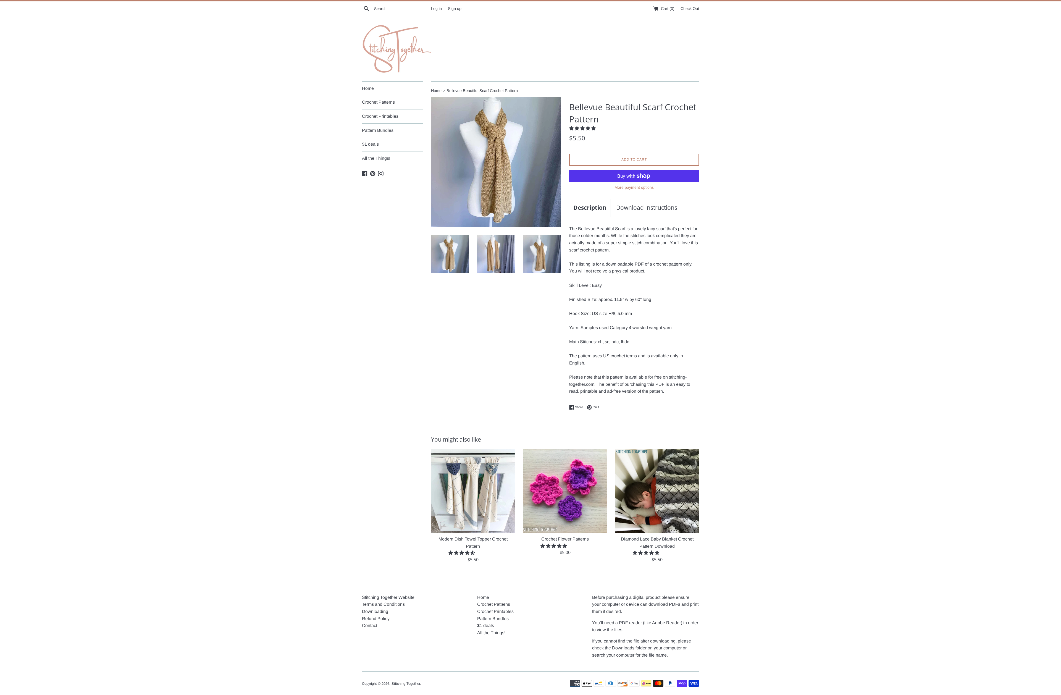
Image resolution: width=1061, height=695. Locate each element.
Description (589, 207)
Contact (369, 625)
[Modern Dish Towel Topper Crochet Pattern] (473, 491)
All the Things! (376, 158)
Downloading (375, 611)
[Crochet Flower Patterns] (565, 491)
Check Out (690, 8)
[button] (583, 128)
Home (368, 88)
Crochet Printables (380, 116)
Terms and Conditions (383, 604)
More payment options (634, 187)
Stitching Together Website (388, 597)
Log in (436, 8)
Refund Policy (376, 618)
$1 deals (370, 144)
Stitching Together (406, 683)
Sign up (454, 8)
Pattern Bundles (377, 130)
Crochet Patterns (378, 102)
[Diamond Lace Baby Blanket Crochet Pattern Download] (657, 491)
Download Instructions (646, 207)
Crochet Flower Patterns (565, 539)
